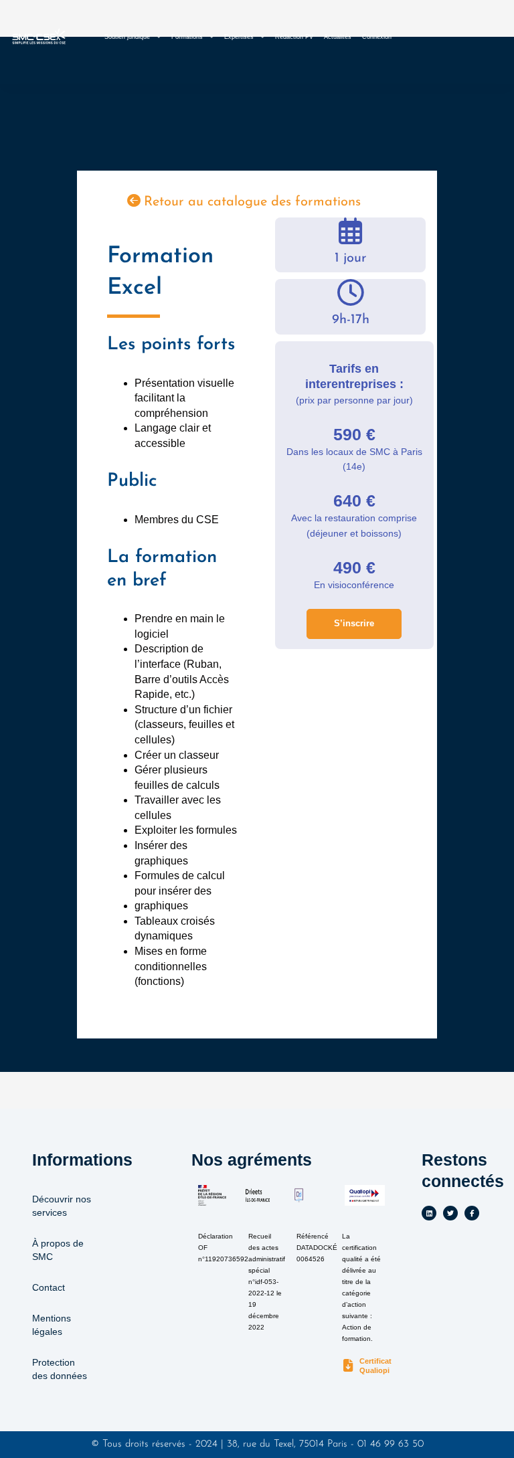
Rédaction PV (294, 36)
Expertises (239, 36)
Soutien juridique (127, 36)
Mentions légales (51, 1325)
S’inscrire (354, 623)
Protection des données (59, 1369)
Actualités (337, 36)
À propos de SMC (58, 1250)
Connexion (377, 36)
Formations (187, 36)
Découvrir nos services (61, 1206)
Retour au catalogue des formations (252, 202)
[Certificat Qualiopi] (348, 1366)
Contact (48, 1287)
